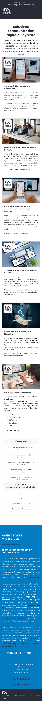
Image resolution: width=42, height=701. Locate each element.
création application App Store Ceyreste (21, 449)
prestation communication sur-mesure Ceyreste (21, 478)
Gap (21, 514)
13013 (4, 643)
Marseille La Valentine (18, 643)
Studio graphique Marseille (17, 393)
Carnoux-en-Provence (21, 509)
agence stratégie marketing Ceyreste (21, 471)
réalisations (33, 577)
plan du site (19, 695)
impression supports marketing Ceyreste (21, 463)
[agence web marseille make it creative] (4, 692)
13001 (21, 493)
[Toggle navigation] (37, 11)
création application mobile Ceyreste (21, 456)
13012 (17, 646)
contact (5, 695)
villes (29, 641)
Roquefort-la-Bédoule (21, 504)
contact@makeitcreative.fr (21, 5)
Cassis (11, 646)
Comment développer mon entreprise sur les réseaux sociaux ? (17, 209)
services (34, 638)
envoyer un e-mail (21, 685)
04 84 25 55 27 (19, 2)
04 (21, 499)
